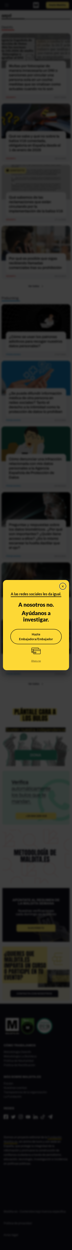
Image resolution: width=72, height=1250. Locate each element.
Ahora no (36, 660)
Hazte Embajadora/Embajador (36, 636)
